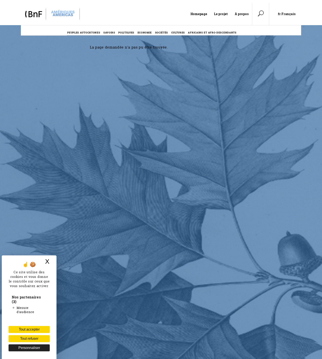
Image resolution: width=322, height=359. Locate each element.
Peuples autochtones (83, 32)
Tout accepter (29, 329)
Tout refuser (29, 338)
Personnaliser (29, 348)
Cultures (178, 32)
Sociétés (161, 32)
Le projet (221, 14)
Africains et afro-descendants (212, 32)
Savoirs (109, 32)
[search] (260, 14)
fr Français (287, 14)
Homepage (199, 14)
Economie (145, 32)
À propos (242, 14)
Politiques (126, 32)
